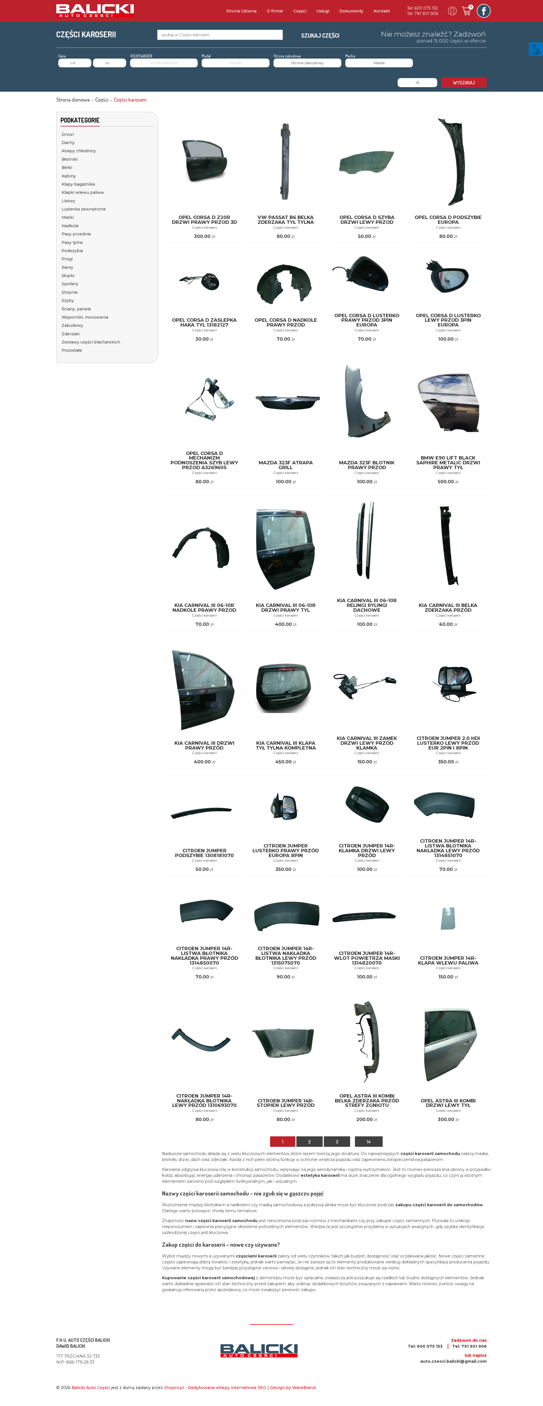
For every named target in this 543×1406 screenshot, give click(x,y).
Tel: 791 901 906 (422, 13)
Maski (68, 217)
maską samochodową (280, 1204)
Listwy (68, 200)
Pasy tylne (72, 242)
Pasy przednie (76, 234)
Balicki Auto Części (91, 1387)
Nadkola (70, 225)
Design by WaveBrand (293, 1387)
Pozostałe (72, 350)
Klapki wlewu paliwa (83, 192)
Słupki (68, 275)
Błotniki (70, 159)
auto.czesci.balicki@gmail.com (453, 1361)
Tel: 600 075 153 (422, 8)
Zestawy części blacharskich (91, 342)
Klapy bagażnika (78, 184)
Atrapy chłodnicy (79, 150)
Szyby (68, 300)
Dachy (68, 142)
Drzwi (68, 134)
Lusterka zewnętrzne (84, 209)
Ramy (67, 267)
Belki (67, 167)
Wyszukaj (464, 82)
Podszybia (72, 250)
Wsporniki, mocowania (85, 317)
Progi (67, 258)
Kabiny (69, 176)
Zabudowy (72, 325)
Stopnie (70, 292)
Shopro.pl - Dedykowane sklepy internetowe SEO (215, 1387)
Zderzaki (70, 333)
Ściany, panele (76, 309)
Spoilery (70, 283)
